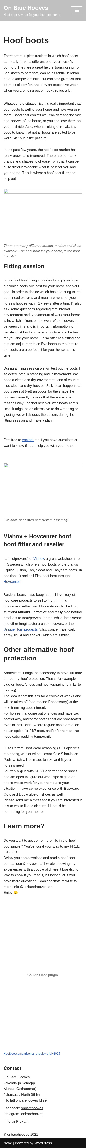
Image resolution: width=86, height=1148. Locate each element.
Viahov (38, 558)
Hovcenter (12, 582)
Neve (8, 1143)
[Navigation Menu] (76, 10)
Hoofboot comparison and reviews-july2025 (32, 1053)
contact (28, 440)
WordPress (43, 1143)
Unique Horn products (21, 629)
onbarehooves (32, 1108)
